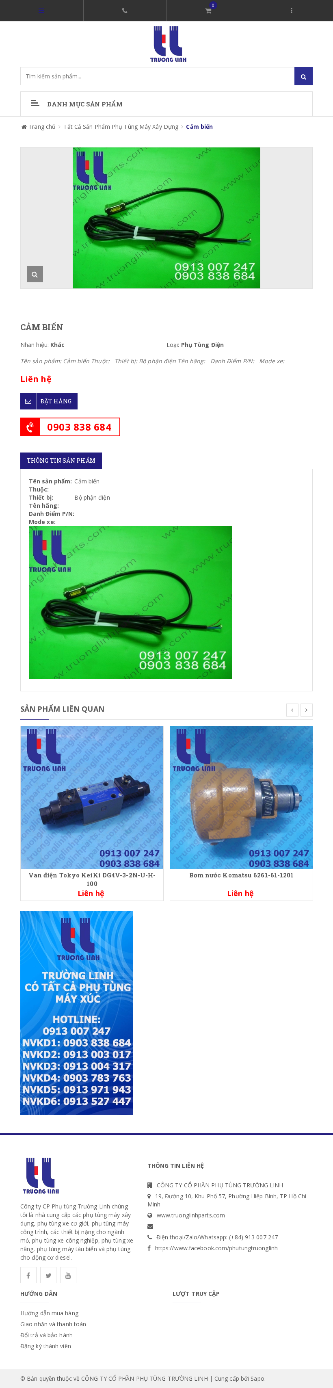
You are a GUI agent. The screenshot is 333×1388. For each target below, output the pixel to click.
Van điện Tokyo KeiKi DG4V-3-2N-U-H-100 (92, 879)
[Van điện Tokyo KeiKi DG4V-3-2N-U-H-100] (92, 797)
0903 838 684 (79, 426)
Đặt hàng (56, 401)
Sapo (257, 1378)
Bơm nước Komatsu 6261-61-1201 (241, 875)
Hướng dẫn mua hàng (49, 1313)
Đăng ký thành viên (45, 1346)
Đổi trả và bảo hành (46, 1335)
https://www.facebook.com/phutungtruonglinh (216, 1248)
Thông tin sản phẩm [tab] (61, 460)
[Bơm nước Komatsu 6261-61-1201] (241, 797)
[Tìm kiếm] (303, 76)
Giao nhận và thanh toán (53, 1324)
